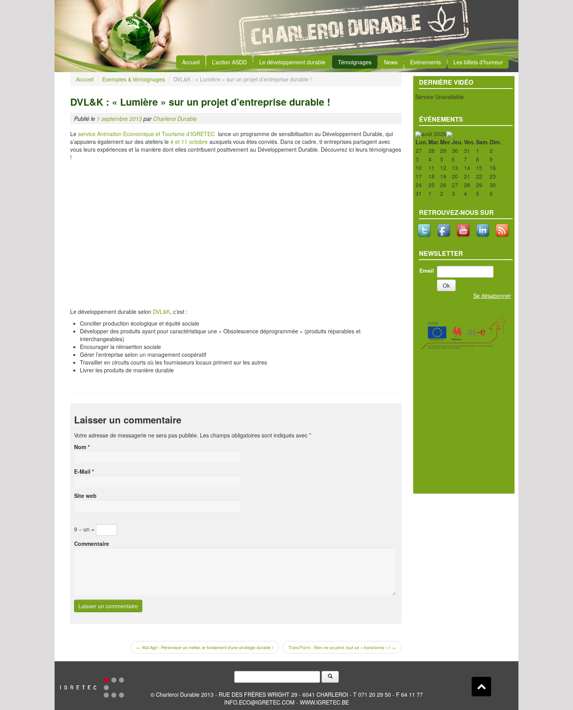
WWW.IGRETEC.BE (324, 702)
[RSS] (503, 230)
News (391, 62)
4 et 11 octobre (189, 141)
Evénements (425, 62)
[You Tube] (464, 230)
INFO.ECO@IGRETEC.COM (259, 702)
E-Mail (84, 471)
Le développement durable (292, 62)
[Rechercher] (330, 677)
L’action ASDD (229, 62)
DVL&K (160, 311)
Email (426, 270)
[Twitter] (425, 230)
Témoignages (354, 62)
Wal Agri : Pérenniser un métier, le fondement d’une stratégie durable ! (204, 647)
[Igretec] (91, 687)
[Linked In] (483, 230)
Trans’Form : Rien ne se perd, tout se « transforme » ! (342, 647)
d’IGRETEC (202, 134)
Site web (85, 495)
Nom (82, 447)
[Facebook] (444, 230)
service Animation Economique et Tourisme (130, 134)
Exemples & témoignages (133, 79)
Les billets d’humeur (478, 62)
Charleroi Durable (175, 118)
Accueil (191, 62)
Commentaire (91, 543)
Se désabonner (492, 295)
